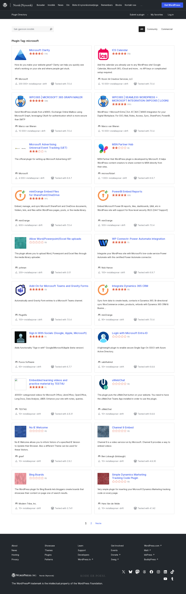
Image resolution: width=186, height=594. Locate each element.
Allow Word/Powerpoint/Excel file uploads (55, 238)
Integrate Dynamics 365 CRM (130, 285)
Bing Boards (36, 474)
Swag (115, 559)
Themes (49, 550)
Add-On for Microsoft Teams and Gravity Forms (58, 285)
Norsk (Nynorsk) (46, 575)
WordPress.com (153, 545)
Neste (98, 523)
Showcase (50, 545)
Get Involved (117, 545)
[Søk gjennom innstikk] (51, 29)
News (14, 550)
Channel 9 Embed (123, 427)
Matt (147, 550)
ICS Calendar (120, 50)
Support (82, 550)
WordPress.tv (85, 559)
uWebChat (118, 380)
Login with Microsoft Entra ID (130, 333)
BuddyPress (151, 559)
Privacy (15, 559)
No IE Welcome (38, 427)
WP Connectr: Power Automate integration (138, 238)
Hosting (15, 555)
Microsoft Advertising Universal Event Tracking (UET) (48, 146)
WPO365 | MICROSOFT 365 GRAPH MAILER (56, 97)
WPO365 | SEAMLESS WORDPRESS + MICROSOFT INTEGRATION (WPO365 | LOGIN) (140, 99)
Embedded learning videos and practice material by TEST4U (48, 382)
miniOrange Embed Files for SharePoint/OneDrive (44, 193)
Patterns (49, 559)
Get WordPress (172, 5)
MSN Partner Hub (122, 144)
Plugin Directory (19, 14)
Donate (116, 555)
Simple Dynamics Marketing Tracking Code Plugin (129, 476)
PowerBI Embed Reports (127, 191)
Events (114, 550)
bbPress (149, 555)
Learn (80, 545)
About (14, 545)
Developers (83, 555)
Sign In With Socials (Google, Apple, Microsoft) (58, 333)
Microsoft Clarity (39, 50)
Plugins (48, 555)
